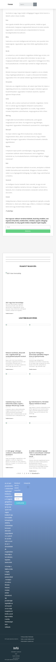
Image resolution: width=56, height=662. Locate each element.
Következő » (36, 473)
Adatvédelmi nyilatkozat (27, 641)
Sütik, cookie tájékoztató (27, 639)
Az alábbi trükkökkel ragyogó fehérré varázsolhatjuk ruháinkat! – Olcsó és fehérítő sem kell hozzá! (39, 453)
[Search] (35, 4)
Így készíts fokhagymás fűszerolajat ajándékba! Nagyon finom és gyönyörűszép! (39, 354)
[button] (10, 4)
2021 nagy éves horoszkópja (14, 302)
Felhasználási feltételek (27, 637)
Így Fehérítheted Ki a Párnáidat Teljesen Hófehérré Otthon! (38, 402)
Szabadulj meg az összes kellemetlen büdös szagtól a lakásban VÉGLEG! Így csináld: (15, 403)
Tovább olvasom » (9, 313)
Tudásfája (9, 211)
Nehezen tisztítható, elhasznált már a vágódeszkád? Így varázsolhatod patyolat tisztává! (16, 354)
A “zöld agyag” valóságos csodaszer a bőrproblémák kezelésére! (14, 452)
